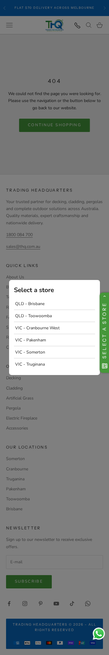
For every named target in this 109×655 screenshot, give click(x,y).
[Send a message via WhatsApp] (99, 634)
